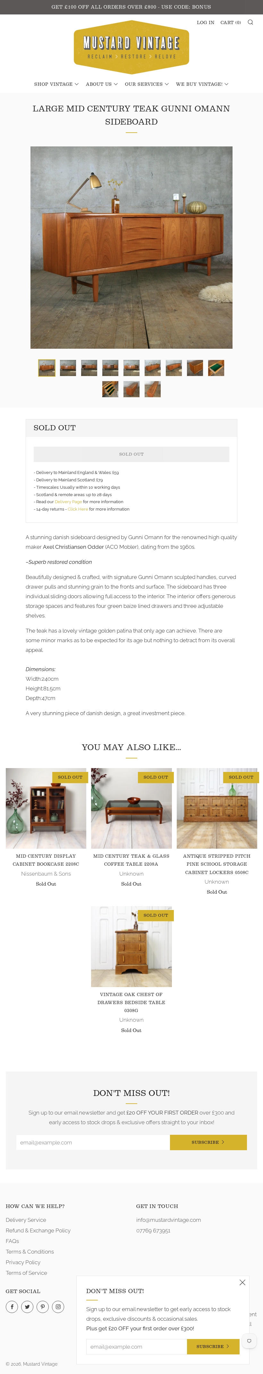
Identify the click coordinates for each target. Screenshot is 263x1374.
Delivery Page (68, 501)
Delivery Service (26, 1220)
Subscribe (205, 1142)
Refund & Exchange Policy (38, 1230)
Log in (206, 22)
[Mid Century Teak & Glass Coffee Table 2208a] (131, 808)
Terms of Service (26, 1273)
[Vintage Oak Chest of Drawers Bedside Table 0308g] (131, 946)
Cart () (231, 22)
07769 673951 (153, 1230)
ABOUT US (99, 84)
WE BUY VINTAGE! (199, 84)
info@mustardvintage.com (168, 1220)
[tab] (46, 368)
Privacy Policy (23, 1262)
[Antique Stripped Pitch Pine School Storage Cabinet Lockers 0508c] (217, 808)
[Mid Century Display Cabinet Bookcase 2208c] (46, 808)
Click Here (78, 509)
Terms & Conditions (30, 1251)
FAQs (12, 1241)
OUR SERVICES (144, 84)
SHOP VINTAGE (53, 84)
